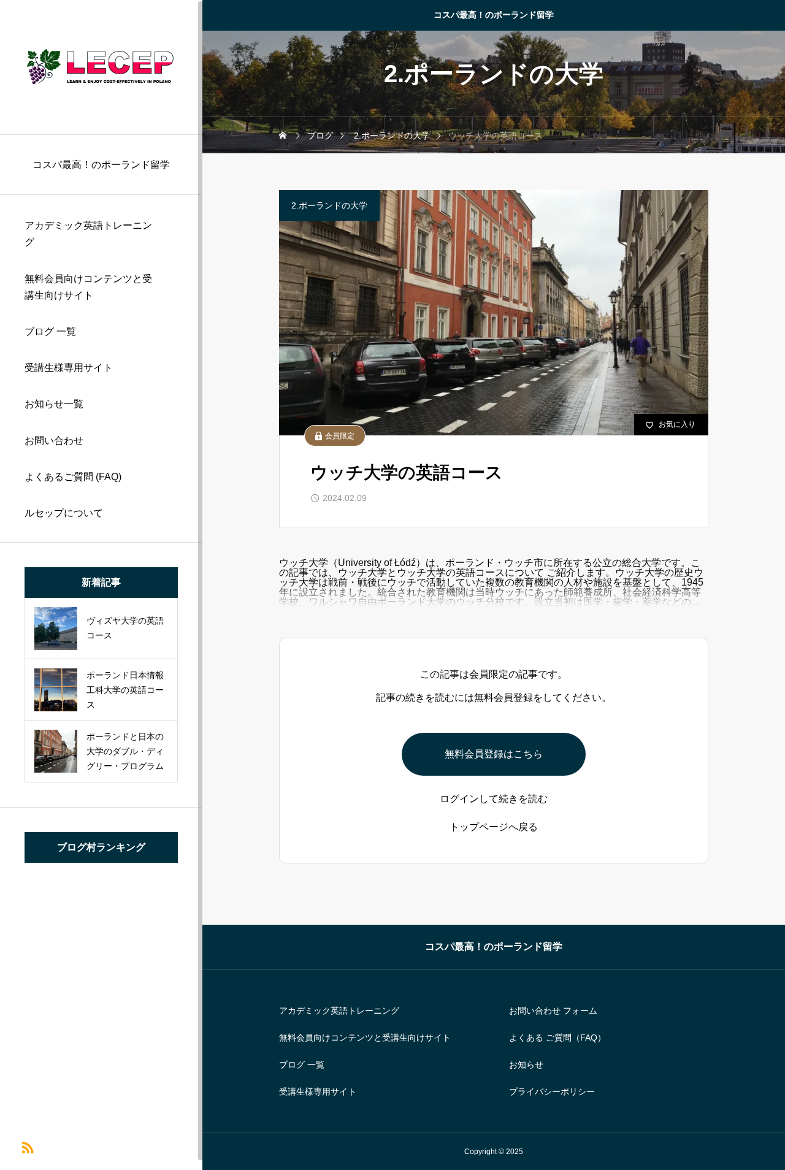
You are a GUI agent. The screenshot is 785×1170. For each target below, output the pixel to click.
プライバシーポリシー (552, 1091)
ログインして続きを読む (494, 799)
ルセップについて (64, 513)
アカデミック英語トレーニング (88, 233)
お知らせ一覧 (54, 404)
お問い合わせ (54, 440)
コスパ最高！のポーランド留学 (494, 15)
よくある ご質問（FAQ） (557, 1037)
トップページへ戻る (494, 827)
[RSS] (27, 1146)
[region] (101, 585)
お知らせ (526, 1064)
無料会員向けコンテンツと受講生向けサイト (88, 286)
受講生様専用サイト (69, 367)
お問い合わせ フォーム (553, 1010)
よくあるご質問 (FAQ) (73, 477)
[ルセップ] (101, 67)
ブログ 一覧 (50, 331)
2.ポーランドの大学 (329, 205)
